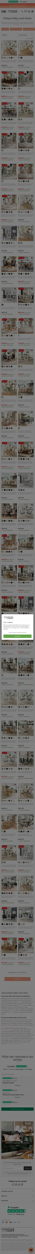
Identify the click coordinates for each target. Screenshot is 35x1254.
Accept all (17, 636)
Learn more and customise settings (17, 632)
